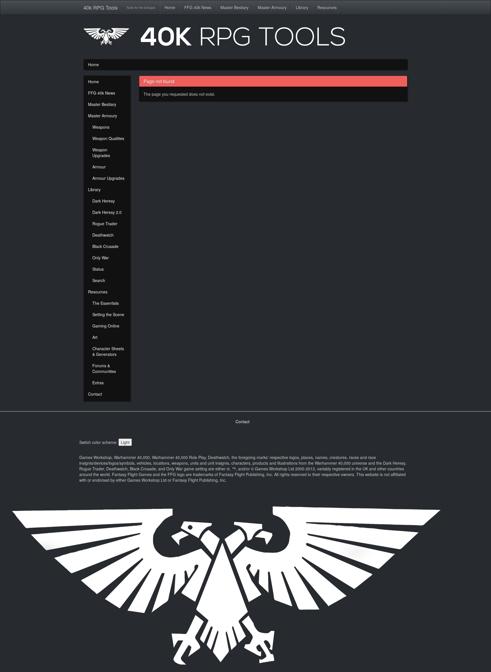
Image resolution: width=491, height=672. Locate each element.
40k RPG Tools (101, 7)
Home (170, 7)
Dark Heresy (103, 201)
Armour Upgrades (108, 178)
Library (302, 7)
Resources (327, 7)
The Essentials (105, 303)
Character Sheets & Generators (108, 351)
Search (98, 280)
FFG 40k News (197, 7)
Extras (98, 382)
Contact (95, 394)
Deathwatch (103, 235)
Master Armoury (272, 7)
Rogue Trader (104, 223)
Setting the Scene (108, 314)
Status (98, 269)
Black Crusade (105, 246)
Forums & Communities (104, 368)
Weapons (100, 127)
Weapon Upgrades (101, 152)
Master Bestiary (234, 7)
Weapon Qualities (108, 138)
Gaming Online (105, 326)
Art (94, 337)
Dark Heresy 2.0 (107, 212)
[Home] (245, 38)
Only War (100, 257)
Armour (99, 167)
